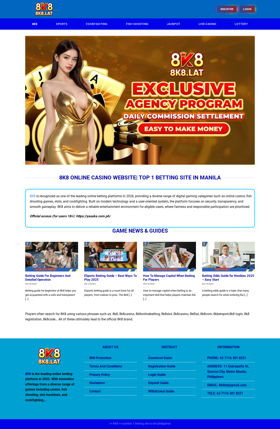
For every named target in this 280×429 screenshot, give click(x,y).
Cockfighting (96, 24)
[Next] (256, 276)
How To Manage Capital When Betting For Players (169, 277)
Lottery (241, 24)
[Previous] (24, 276)
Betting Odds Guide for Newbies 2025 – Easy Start (228, 277)
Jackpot (173, 24)
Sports (62, 24)
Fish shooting (137, 24)
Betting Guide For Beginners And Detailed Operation (47, 277)
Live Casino (207, 24)
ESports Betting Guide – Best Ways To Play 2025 (110, 277)
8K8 (35, 24)
